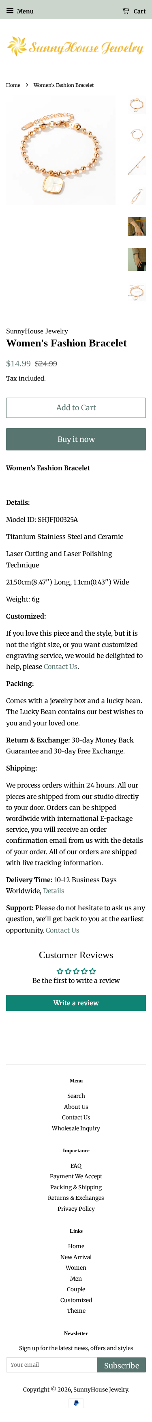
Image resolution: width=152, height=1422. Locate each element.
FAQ (76, 1165)
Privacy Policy (76, 1209)
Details (53, 891)
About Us (76, 1107)
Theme (76, 1310)
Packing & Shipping (76, 1187)
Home (13, 85)
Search (76, 1096)
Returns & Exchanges (76, 1198)
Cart (139, 11)
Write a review (76, 1003)
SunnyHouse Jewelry (100, 1389)
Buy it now (76, 439)
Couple (76, 1289)
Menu (25, 11)
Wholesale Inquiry (76, 1128)
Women (76, 1267)
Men (76, 1278)
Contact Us (60, 666)
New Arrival (76, 1257)
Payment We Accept (76, 1176)
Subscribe (121, 1365)
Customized (76, 1300)
